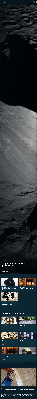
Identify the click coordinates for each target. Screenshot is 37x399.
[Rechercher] (34, 2)
